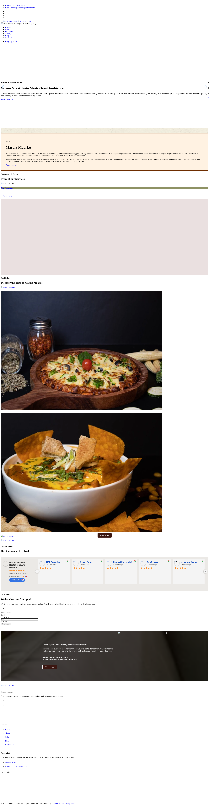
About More (11, 165)
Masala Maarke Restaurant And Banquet (17, 565)
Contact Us (9, 745)
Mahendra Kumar (189, 562)
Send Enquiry (6, 624)
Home (8, 27)
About (8, 29)
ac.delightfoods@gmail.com (16, 766)
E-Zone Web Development (63, 804)
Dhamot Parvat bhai (122, 562)
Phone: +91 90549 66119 (15, 6)
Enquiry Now (11, 42)
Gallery (8, 34)
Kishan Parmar (86, 562)
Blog (7, 36)
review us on (16, 580)
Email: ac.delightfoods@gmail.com (20, 8)
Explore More (7, 100)
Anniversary (7, 188)
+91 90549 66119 (11, 762)
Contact (8, 38)
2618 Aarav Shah (53, 562)
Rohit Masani (153, 562)
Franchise (9, 32)
